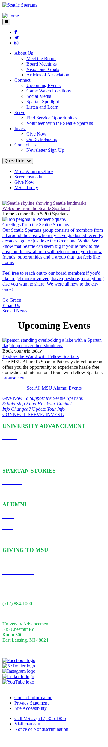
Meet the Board (41, 58)
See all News (14, 310)
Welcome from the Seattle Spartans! (36, 208)
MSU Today (26, 187)
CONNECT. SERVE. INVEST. (33, 414)
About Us (23, 53)
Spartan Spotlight (42, 101)
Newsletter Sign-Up (45, 150)
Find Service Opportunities (51, 117)
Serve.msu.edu (28, 176)
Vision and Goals (42, 69)
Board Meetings (41, 63)
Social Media (38, 96)
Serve (19, 112)
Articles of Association (47, 74)
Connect (22, 80)
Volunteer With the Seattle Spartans (59, 123)
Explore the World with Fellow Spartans (40, 356)
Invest (20, 128)
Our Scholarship (41, 139)
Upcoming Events (43, 85)
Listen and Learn (42, 107)
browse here (14, 377)
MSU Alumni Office (33, 171)
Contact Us (25, 144)
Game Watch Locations (48, 90)
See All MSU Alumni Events (54, 388)
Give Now (36, 133)
